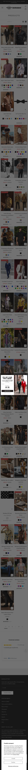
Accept (13, 758)
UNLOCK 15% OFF (7, 390)
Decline (13, 762)
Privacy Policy (16, 754)
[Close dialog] (26, 375)
